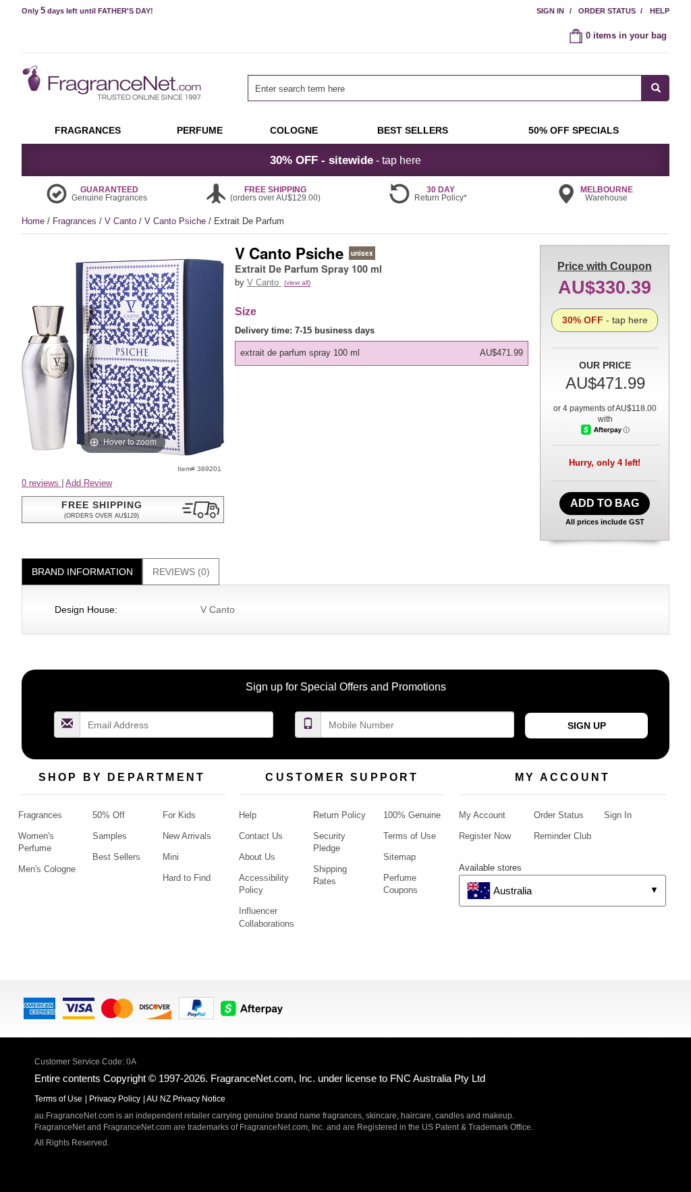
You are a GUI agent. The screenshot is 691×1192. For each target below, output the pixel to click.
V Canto (122, 221)
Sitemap (399, 857)
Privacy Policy (114, 1099)
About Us (257, 857)
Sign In (550, 11)
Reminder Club (562, 836)
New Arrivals (187, 836)
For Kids (179, 815)
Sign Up (587, 725)
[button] (123, 509)
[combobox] (458, 88)
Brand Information (82, 571)
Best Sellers (116, 857)
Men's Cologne (47, 869)
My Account (482, 815)
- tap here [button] (345, 160)
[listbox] (384, 345)
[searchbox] (445, 88)
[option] (381, 353)
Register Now (485, 836)
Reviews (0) (181, 571)
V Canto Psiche (176, 221)
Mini (171, 857)
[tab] (82, 572)
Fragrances (76, 221)
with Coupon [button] (604, 266)
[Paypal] (196, 1007)
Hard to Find (187, 878)
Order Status (607, 11)
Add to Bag (604, 503)
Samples (109, 836)
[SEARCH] (655, 88)
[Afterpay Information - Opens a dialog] (605, 430)
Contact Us (261, 836)
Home (33, 221)
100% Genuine (412, 815)
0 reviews (41, 483)
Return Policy (339, 815)
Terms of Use (409, 836)
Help (659, 11)
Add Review (88, 483)
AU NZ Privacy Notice (185, 1099)
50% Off (108, 815)
